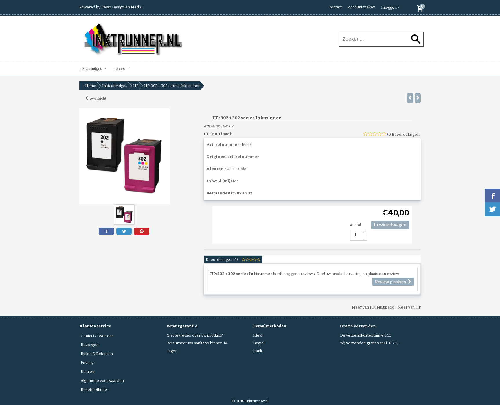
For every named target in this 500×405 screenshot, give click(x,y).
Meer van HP (409, 307)
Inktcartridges (91, 68)
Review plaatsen (391, 281)
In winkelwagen (390, 225)
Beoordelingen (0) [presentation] (222, 259)
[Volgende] (418, 98)
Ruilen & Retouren (97, 354)
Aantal (355, 225)
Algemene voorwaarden (102, 380)
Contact (335, 7)
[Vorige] (410, 98)
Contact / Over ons (97, 336)
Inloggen (389, 7)
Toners (120, 68)
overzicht (97, 98)
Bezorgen (89, 345)
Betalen (87, 371)
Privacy (87, 363)
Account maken (361, 7)
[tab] (233, 259)
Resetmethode (94, 389)
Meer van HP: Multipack (373, 307)
